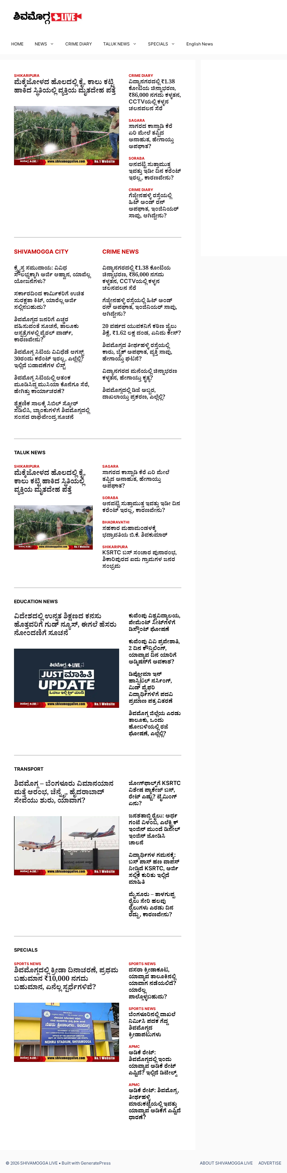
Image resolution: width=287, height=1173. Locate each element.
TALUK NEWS (116, 45)
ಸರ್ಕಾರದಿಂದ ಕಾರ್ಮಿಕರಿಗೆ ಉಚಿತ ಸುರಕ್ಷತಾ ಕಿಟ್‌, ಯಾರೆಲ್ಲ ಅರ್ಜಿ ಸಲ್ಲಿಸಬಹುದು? (49, 301)
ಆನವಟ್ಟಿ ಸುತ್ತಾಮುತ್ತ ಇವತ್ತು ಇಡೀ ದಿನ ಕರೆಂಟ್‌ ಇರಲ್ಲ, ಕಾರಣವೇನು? (155, 172)
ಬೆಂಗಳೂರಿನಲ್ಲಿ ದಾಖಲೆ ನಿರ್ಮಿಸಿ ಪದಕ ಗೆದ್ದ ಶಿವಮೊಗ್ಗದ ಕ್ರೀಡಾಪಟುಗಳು (152, 1025)
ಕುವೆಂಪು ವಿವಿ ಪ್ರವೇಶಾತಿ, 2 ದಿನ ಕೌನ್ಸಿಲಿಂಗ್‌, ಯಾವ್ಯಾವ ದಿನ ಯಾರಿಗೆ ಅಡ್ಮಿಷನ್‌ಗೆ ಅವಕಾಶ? (154, 652)
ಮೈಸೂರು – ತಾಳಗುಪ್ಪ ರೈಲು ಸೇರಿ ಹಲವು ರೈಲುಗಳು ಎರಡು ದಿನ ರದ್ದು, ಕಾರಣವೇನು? (152, 905)
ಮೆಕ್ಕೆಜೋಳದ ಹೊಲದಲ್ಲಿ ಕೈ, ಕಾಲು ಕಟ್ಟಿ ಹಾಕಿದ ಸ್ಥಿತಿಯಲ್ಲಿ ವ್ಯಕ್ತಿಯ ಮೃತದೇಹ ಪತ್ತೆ (64, 87)
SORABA (137, 159)
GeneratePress (96, 1164)
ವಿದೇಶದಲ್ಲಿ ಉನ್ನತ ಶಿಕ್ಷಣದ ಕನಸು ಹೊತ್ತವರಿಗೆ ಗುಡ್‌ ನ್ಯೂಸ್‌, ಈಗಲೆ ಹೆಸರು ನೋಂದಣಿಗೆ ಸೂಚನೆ (65, 626)
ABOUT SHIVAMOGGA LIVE (226, 1164)
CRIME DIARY (78, 45)
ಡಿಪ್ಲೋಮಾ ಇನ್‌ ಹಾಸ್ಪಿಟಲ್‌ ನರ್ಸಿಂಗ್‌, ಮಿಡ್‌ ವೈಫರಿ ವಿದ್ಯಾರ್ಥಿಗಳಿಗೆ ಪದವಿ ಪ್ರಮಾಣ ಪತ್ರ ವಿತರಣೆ (151, 689)
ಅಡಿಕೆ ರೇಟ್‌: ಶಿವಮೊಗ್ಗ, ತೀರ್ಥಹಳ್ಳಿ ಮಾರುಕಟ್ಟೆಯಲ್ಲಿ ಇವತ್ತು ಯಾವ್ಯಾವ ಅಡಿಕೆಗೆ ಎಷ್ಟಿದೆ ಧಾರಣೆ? (155, 1105)
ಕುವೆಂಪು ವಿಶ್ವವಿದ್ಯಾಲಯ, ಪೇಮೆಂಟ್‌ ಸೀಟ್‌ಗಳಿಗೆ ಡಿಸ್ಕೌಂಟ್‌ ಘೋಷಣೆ (154, 624)
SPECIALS (158, 45)
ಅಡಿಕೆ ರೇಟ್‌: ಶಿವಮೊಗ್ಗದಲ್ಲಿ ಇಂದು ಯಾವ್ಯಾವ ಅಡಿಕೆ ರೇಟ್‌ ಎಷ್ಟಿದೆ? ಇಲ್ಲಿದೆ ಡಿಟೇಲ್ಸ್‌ (153, 1063)
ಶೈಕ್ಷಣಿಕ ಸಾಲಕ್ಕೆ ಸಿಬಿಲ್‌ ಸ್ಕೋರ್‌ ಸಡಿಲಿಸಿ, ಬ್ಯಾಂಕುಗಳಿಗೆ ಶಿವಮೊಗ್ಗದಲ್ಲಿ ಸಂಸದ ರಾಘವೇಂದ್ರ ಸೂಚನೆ (51, 411)
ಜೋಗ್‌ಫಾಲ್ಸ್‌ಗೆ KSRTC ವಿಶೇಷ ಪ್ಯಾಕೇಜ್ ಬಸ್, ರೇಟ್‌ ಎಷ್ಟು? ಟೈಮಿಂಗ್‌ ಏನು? (155, 794)
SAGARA (137, 121)
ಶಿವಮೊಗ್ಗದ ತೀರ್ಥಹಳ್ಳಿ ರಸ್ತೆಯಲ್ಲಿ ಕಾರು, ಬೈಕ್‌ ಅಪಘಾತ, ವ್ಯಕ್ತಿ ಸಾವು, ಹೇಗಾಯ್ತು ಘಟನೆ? (137, 353)
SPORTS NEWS (27, 965)
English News (199, 45)
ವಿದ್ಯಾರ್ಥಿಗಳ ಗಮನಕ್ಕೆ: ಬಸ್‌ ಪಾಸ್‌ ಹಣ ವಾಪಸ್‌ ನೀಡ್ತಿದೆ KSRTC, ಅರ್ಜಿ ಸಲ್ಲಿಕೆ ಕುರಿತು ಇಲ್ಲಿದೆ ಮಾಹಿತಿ (154, 870)
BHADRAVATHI (115, 523)
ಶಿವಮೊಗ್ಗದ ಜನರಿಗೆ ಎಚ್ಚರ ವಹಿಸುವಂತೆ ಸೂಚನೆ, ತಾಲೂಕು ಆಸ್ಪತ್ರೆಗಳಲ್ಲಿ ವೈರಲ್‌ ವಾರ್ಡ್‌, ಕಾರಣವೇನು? (46, 330)
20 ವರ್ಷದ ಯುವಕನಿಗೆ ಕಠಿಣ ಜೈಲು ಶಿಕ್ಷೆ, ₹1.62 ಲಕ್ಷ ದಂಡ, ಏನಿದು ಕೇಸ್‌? (141, 331)
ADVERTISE (269, 1164)
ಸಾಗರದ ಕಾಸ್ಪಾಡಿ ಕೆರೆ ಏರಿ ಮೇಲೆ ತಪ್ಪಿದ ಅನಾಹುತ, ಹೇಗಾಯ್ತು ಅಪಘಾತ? (151, 137)
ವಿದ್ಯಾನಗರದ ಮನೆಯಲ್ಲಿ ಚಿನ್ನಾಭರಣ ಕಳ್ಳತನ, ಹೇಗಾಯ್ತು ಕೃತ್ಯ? (139, 375)
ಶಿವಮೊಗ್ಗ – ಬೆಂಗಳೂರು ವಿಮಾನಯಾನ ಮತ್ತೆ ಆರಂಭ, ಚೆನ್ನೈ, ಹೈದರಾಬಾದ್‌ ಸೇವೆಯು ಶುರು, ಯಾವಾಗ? (64, 793)
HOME (17, 45)
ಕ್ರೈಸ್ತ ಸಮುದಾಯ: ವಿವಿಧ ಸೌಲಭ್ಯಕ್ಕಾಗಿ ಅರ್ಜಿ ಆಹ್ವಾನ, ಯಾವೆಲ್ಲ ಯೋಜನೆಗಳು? (52, 276)
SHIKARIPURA (27, 76)
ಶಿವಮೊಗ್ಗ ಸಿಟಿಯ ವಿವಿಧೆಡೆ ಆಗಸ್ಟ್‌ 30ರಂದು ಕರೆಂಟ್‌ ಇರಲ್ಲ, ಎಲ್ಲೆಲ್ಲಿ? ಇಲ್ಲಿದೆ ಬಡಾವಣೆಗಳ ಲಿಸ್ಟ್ (49, 360)
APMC (134, 1047)
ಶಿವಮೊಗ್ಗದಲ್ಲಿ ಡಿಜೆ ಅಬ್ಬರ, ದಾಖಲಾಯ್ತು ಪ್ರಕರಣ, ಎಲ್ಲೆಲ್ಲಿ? (133, 394)
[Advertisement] (244, 158)
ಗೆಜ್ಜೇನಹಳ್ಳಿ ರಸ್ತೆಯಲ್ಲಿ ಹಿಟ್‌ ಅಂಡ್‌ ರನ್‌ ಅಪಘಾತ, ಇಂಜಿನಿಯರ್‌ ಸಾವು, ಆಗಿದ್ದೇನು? (154, 206)
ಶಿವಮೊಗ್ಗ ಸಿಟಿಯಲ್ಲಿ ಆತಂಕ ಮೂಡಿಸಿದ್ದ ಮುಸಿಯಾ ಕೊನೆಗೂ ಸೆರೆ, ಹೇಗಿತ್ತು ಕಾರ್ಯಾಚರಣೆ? (51, 386)
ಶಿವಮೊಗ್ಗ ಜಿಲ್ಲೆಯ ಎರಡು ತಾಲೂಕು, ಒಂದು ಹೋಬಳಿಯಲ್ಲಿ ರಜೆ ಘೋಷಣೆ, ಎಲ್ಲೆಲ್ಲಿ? (155, 724)
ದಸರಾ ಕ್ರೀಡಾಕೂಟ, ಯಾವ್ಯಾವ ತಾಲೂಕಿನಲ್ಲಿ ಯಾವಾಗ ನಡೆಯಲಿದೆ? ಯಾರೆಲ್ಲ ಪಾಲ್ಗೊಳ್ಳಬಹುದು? (152, 984)
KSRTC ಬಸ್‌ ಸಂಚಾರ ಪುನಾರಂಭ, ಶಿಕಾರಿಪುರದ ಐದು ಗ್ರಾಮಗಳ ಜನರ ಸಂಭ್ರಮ (139, 560)
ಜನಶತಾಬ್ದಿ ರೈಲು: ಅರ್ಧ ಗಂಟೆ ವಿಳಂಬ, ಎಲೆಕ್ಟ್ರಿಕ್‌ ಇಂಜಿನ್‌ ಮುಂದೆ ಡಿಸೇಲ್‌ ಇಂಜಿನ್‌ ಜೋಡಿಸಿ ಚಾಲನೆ (154, 830)
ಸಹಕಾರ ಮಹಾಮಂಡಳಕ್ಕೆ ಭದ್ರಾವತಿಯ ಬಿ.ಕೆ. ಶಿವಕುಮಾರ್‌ (134, 533)
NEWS (41, 45)
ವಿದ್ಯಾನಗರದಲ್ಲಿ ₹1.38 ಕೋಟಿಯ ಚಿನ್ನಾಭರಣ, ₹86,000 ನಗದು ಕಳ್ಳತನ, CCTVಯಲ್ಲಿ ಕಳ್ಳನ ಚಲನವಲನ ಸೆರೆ (155, 96)
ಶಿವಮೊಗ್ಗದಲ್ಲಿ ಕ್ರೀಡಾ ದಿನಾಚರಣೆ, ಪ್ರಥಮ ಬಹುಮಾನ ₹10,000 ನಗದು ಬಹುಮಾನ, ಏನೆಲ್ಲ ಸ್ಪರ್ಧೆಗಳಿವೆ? (66, 980)
